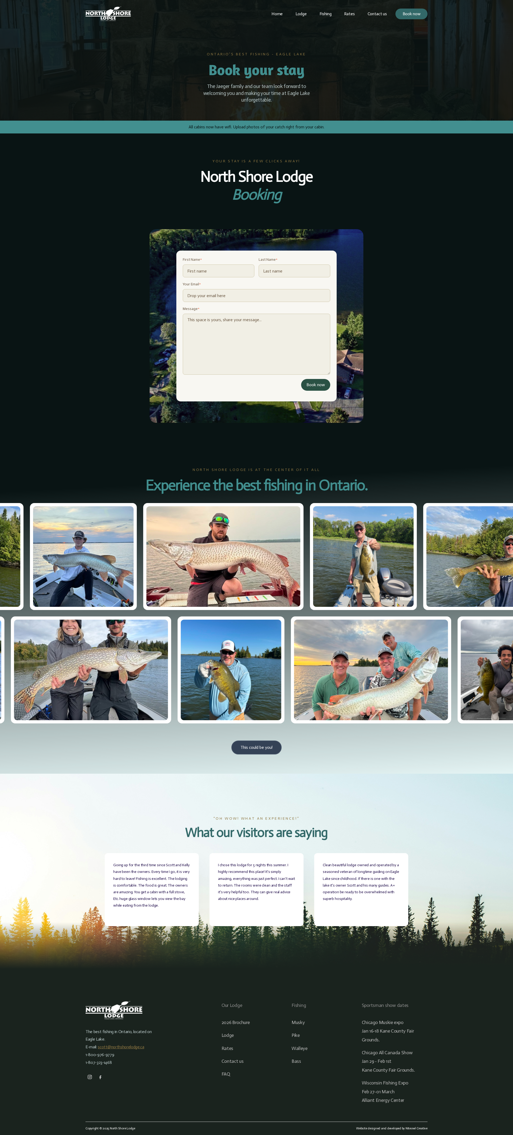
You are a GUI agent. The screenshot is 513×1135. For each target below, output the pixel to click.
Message (191, 308)
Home (277, 13)
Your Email (192, 284)
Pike (296, 1035)
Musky (298, 1022)
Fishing (326, 13)
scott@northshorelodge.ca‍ (121, 1046)
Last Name (268, 259)
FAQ (225, 1074)
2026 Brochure (235, 1022)
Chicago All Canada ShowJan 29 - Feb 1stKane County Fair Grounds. (388, 1061)
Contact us (377, 13)
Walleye (299, 1048)
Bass (296, 1061)
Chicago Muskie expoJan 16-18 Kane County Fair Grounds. (388, 1031)
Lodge (301, 13)
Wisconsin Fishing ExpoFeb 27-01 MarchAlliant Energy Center (385, 1091)
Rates (349, 13)
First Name (192, 259)
